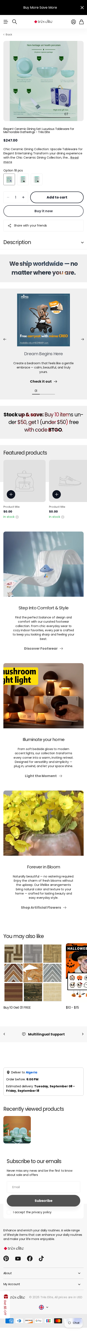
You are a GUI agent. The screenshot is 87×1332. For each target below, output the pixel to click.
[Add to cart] (11, 494)
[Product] (24, 481)
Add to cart (57, 197)
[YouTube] (18, 1258)
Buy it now (43, 211)
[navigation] (20, 114)
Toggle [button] (82, 242)
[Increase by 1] (23, 197)
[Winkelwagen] (81, 22)
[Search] (14, 21)
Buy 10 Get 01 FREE (17, 1007)
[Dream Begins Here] (43, 322)
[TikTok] (41, 1258)
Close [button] (82, 7)
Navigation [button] (5, 21)
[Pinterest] (6, 1258)
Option (13, 170)
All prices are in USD (68, 1297)
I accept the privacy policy (32, 1212)
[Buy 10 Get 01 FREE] (33, 972)
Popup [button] (17, 517)
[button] (4, 339)
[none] (4, 1034)
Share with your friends (30, 225)
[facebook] (30, 1258)
